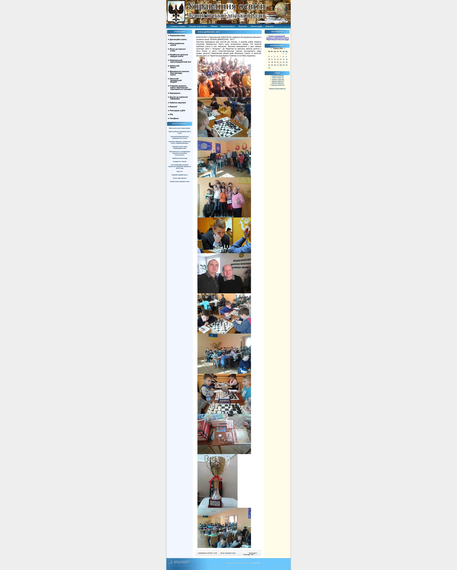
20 (278, 62)
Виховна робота (228, 26)
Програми (243, 26)
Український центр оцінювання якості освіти (179, 132)
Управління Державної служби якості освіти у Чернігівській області (180, 142)
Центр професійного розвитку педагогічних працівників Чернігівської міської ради (179, 166)
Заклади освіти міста (198, 26)
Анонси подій (256, 26)
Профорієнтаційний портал (179, 175)
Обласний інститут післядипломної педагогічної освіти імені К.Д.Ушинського (179, 153)
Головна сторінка (178, 26)
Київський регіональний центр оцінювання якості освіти (180, 137)
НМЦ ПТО (179, 171)
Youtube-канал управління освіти (179, 181)
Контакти (269, 26)
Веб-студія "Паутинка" (181, 562)
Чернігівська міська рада (179, 158)
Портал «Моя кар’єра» (179, 178)
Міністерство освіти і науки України (179, 128)
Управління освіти (230, 553)
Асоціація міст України (179, 161)
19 (275, 62)
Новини (214, 26)
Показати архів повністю (277, 89)
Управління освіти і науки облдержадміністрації (179, 147)
